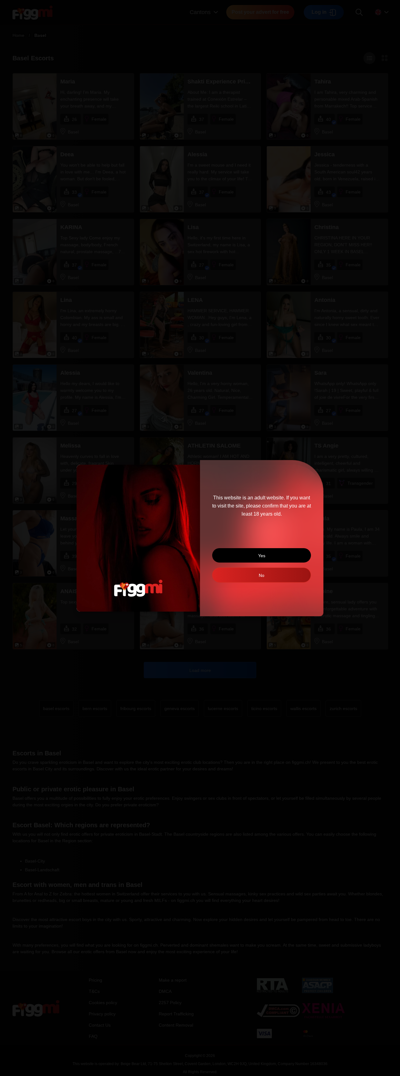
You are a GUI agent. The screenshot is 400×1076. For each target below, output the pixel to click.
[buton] (261, 575)
